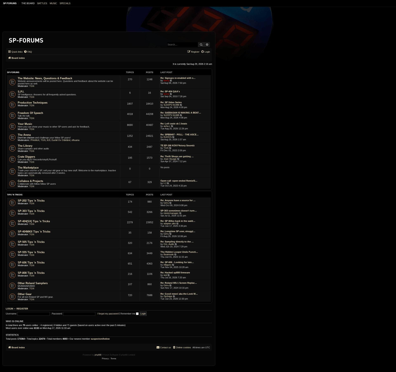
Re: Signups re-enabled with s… (178, 78)
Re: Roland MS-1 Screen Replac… (178, 283)
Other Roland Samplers (33, 283)
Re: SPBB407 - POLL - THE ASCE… (179, 134)
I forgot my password (108, 313)
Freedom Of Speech (30, 113)
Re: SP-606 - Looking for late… (177, 262)
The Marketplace (28, 167)
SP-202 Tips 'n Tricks (31, 200)
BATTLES (42, 3)
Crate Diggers (26, 156)
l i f (165, 183)
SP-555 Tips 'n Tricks (31, 252)
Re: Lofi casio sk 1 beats (173, 123)
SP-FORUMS (13, 72)
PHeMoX (35, 140)
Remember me (128, 313)
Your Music (25, 123)
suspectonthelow (100, 339)
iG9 (48, 140)
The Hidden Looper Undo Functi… (179, 252)
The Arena (24, 134)
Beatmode (169, 254)
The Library (25, 145)
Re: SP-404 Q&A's (170, 91)
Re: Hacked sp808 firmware (175, 272)
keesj (166, 80)
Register (22, 308)
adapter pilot (170, 223)
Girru (166, 203)
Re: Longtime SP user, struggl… (177, 231)
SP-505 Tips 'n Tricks (31, 241)
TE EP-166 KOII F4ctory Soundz (177, 145)
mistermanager (171, 213)
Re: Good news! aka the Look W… (179, 294)
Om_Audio (169, 244)
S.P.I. (21, 91)
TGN (31, 86)
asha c (167, 126)
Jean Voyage (170, 159)
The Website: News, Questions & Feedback (45, 78)
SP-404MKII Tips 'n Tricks (34, 231)
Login (9, 308)
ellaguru (167, 264)
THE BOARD (28, 3)
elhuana (75, 140)
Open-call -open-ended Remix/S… (178, 181)
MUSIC (53, 3)
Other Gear (25, 294)
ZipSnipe (168, 296)
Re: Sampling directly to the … (177, 241)
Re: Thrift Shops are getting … (177, 156)
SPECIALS (65, 3)
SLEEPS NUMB (171, 105)
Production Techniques (32, 102)
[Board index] (26, 39)
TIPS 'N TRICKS (14, 195)
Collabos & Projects (30, 181)
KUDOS (168, 137)
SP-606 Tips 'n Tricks (31, 262)
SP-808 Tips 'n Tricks (31, 272)
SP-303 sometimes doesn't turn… (178, 210)
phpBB (98, 355)
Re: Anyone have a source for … (178, 200)
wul (165, 275)
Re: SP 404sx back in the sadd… (177, 221)
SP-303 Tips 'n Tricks (31, 211)
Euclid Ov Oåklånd (61, 140)
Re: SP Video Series (171, 102)
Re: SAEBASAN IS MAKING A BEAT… (180, 112)
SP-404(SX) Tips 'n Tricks (34, 221)
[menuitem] (28, 51)
